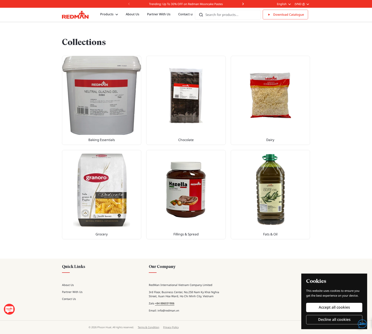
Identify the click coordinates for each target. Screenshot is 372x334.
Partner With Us (72, 292)
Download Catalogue (288, 14)
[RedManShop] (75, 15)
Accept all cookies (334, 307)
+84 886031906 (164, 303)
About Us (68, 285)
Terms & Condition (148, 327)
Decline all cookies (334, 319)
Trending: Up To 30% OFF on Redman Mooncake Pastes (186, 3)
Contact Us (69, 299)
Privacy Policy (171, 327)
